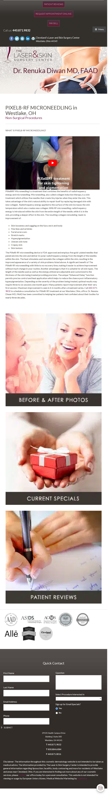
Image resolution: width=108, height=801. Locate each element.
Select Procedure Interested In (71, 694)
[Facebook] (11, 38)
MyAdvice (82, 778)
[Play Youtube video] (52, 163)
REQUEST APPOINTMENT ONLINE (54, 13)
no (60, 713)
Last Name (9, 687)
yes (60, 708)
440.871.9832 (21, 30)
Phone (6, 715)
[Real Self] (33, 38)
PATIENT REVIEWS (53, 4)
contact (22, 775)
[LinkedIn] (27, 38)
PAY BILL (53, 23)
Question (60, 672)
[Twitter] (16, 38)
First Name (9, 673)
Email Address (11, 701)
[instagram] (22, 38)
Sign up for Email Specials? (68, 704)
